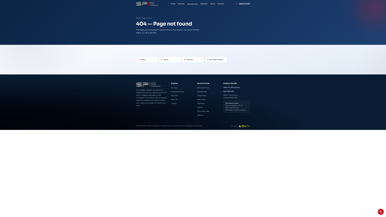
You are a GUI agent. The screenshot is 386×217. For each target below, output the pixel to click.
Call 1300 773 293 (216, 60)
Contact (221, 4)
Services (181, 4)
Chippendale (201, 96)
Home (173, 4)
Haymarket (201, 103)
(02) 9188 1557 (228, 91)
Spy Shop (203, 4)
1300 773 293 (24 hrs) (231, 87)
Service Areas (192, 4)
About (212, 4)
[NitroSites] (244, 126)
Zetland (200, 107)
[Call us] (381, 212)
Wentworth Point (203, 88)
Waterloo (200, 115)
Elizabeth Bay (202, 92)
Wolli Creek (201, 99)
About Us (174, 99)
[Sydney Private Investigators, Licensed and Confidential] (147, 4)
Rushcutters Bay (203, 111)
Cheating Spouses (177, 92)
